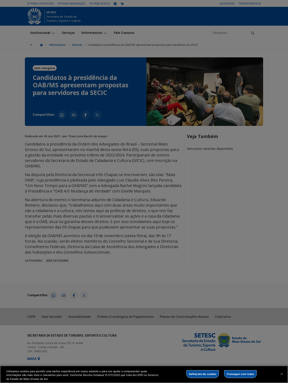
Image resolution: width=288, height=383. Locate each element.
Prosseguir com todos (240, 373)
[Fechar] (281, 373)
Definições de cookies (202, 373)
